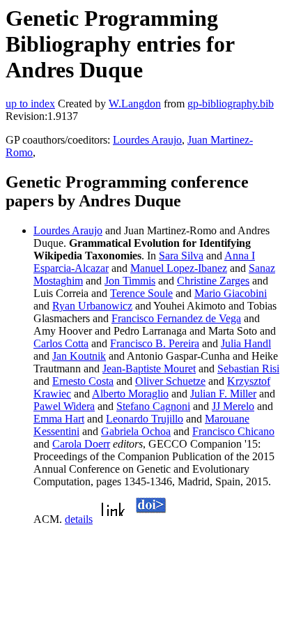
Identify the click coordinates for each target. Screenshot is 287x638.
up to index (30, 103)
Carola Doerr (81, 444)
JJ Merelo (233, 406)
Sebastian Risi (248, 368)
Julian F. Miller (223, 394)
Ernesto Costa (83, 381)
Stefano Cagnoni (153, 406)
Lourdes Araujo (147, 140)
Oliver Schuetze (170, 381)
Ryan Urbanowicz (92, 306)
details (79, 519)
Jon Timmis (129, 281)
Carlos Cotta (60, 343)
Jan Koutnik (79, 356)
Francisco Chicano (233, 431)
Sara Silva (181, 255)
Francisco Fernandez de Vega (176, 318)
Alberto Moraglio (130, 394)
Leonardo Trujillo (144, 419)
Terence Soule (141, 293)
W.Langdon (135, 103)
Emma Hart (58, 419)
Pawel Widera (64, 406)
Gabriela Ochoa (136, 431)
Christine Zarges (213, 281)
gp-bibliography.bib (230, 103)
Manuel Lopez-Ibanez (178, 268)
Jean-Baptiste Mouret (149, 368)
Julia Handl (246, 343)
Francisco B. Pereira (154, 343)
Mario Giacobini (230, 293)
